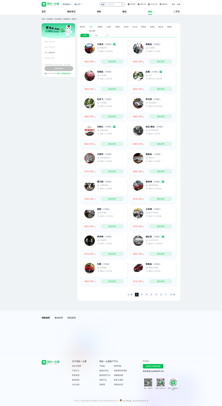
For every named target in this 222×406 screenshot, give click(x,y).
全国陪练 (50, 19)
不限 (90, 27)
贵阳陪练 (66, 19)
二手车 (177, 11)
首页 (44, 11)
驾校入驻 (143, 4)
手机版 (102, 366)
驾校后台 (165, 4)
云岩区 (108, 27)
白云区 (134, 27)
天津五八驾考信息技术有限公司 (87, 401)
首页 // (44, 19)
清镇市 (169, 27)
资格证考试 (104, 371)
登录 (173, 4)
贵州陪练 (58, 19)
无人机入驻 (153, 4)
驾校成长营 (118, 384)
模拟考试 (71, 11)
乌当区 (126, 27)
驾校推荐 (46, 318)
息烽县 (152, 27)
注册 (178, 4)
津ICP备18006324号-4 (109, 401)
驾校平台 (103, 380)
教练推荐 (59, 318)
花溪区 (117, 27)
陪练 (150, 11)
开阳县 (143, 27)
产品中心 (75, 371)
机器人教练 (118, 380)
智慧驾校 (117, 366)
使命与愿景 (76, 366)
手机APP (132, 4)
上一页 (130, 295)
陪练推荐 (72, 318)
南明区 (100, 27)
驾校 (99, 11)
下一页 (172, 295)
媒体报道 (75, 380)
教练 (124, 11)
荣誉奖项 (75, 375)
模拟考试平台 (104, 375)
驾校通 (102, 384)
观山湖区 (92, 31)
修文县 (160, 27)
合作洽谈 (75, 384)
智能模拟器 (118, 375)
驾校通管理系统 (120, 371)
